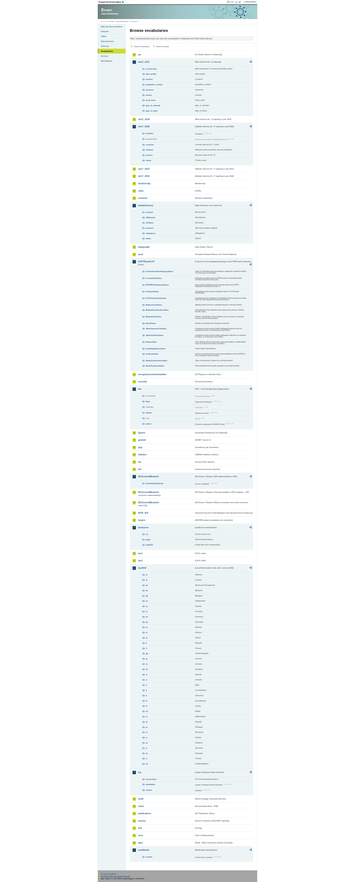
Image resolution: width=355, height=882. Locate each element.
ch (147, 601)
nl (146, 717)
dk (147, 622)
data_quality (151, 74)
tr (146, 759)
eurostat (142, 381)
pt (146, 727)
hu (147, 669)
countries (150, 145)
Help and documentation (111, 26)
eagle (148, 540)
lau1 (140, 553)
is (146, 680)
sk (147, 753)
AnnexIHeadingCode (154, 483)
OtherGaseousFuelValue (156, 329)
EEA (112, 2)
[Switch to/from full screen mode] (240, 2)
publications (144, 813)
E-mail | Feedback (109, 874)
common (142, 198)
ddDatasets (150, 217)
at (146, 580)
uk (147, 764)
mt (147, 711)
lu (146, 701)
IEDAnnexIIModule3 (148, 492)
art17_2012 (144, 169)
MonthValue (151, 323)
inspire (141, 520)
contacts (149, 212)
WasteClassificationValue (156, 361)
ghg (140, 447)
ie (146, 675)
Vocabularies (107, 51)
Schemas (105, 46)
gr (147, 659)
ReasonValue (151, 342)
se (147, 743)
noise (141, 806)
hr (147, 664)
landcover (143, 527)
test (140, 828)
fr (146, 648)
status (148, 238)
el (146, 632)
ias (139, 462)
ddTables (150, 223)
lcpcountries (151, 779)
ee (147, 627)
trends (148, 160)
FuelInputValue (152, 292)
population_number (154, 85)
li (146, 690)
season (149, 95)
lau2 (140, 560)
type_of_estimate (153, 105)
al (146, 575)
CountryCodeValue (154, 278)
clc (147, 534)
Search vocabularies (141, 46)
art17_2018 (144, 176)
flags (148, 401)
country (149, 857)
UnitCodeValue (152, 354)
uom (140, 835)
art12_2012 (144, 62)
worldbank (143, 850)
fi (146, 643)
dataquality (144, 247)
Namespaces (106, 61)
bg (147, 596)
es (147, 638)
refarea (149, 413)
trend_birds (151, 100)
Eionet (112, 21)
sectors (149, 790)
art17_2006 (144, 126)
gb (147, 653)
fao (139, 389)
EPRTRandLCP (146, 261)
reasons (149, 155)
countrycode (151, 69)
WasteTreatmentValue (155, 366)
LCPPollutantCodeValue (156, 298)
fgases (141, 433)
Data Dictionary (121, 21)
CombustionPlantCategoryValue (159, 271)
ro (147, 732)
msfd (140, 799)
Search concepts (162, 46)
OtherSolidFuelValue (154, 335)
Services (104, 56)
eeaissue (149, 228)
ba (147, 585)
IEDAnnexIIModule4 (148, 502)
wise (140, 843)
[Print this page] (236, 2)
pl (146, 722)
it (146, 685)
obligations (150, 233)
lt (146, 696)
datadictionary (145, 205)
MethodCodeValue (153, 317)
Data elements (107, 41)
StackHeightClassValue (155, 349)
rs (146, 738)
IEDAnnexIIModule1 (148, 476)
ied (139, 469)
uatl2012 (149, 545)
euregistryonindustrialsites (152, 374)
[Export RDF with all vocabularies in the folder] (250, 62)
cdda (140, 191)
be (147, 591)
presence (150, 90)
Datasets (105, 31)
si (146, 748)
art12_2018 (144, 119)
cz (147, 612)
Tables (103, 36)
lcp (139, 772)
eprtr (140, 254)
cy (147, 606)
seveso (142, 821)
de (147, 617)
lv (146, 706)
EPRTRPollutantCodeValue (157, 285)
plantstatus (150, 784)
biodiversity (144, 183)
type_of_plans (152, 111)
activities (149, 133)
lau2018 (142, 568)
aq (139, 54)
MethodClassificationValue (157, 310)
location (149, 79)
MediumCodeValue (154, 305)
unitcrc (149, 424)
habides (142, 454)
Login (232, 2)
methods (149, 150)
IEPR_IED (143, 513)
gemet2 (142, 440)
